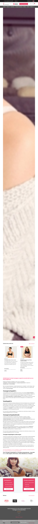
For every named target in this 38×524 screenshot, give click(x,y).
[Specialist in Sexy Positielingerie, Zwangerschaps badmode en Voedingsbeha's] (6, 4)
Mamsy (26, 387)
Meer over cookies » (24, 522)
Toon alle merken (31, 495)
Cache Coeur (18, 387)
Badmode (8, 6)
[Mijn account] (30, 3)
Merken (24, 6)
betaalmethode (14, 440)
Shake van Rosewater (22, 427)
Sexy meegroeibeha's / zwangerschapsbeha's (14, 396)
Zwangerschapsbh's (30, 392)
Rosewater (14, 387)
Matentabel (32, 6)
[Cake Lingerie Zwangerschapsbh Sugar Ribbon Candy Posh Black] (27, 352)
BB (33, 387)
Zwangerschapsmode (18, 6)
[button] (18, 339)
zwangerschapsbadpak (7, 419)
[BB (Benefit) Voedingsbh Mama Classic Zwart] (11, 352)
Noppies (31, 386)
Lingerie (4, 6)
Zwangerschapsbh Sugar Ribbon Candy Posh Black (26, 360)
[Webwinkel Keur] (15, 4)
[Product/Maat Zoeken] (10, 3)
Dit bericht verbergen (15, 522)
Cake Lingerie (22, 358)
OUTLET (28, 6)
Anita (28, 386)
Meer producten (31, 343)
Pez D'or (11, 387)
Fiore (28, 387)
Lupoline (30, 387)
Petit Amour (7, 387)
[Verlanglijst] (32, 3)
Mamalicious (22, 387)
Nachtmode (12, 6)
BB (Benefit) (6, 358)
